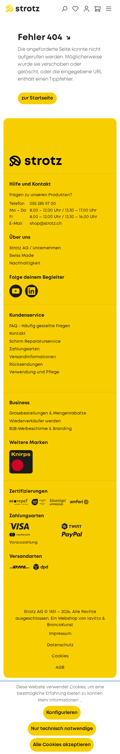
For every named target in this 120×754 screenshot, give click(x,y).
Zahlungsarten (24, 349)
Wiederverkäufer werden (35, 421)
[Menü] (108, 8)
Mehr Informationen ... (60, 700)
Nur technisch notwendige (62, 729)
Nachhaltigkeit (24, 263)
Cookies (60, 656)
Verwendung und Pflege (34, 372)
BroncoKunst (60, 625)
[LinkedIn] (31, 291)
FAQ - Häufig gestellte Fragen (39, 326)
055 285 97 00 (43, 204)
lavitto (94, 618)
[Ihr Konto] (86, 8)
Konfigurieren (61, 713)
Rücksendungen (26, 364)
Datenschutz (60, 645)
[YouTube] (15, 291)
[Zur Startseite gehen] (35, 9)
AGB (60, 667)
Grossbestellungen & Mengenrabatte (47, 413)
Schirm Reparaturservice (35, 341)
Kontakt (17, 333)
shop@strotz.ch (46, 223)
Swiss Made (21, 255)
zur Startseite (37, 98)
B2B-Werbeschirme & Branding (40, 429)
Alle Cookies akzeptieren (62, 745)
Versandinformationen (32, 357)
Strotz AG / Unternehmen (35, 248)
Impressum (60, 633)
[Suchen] (64, 8)
